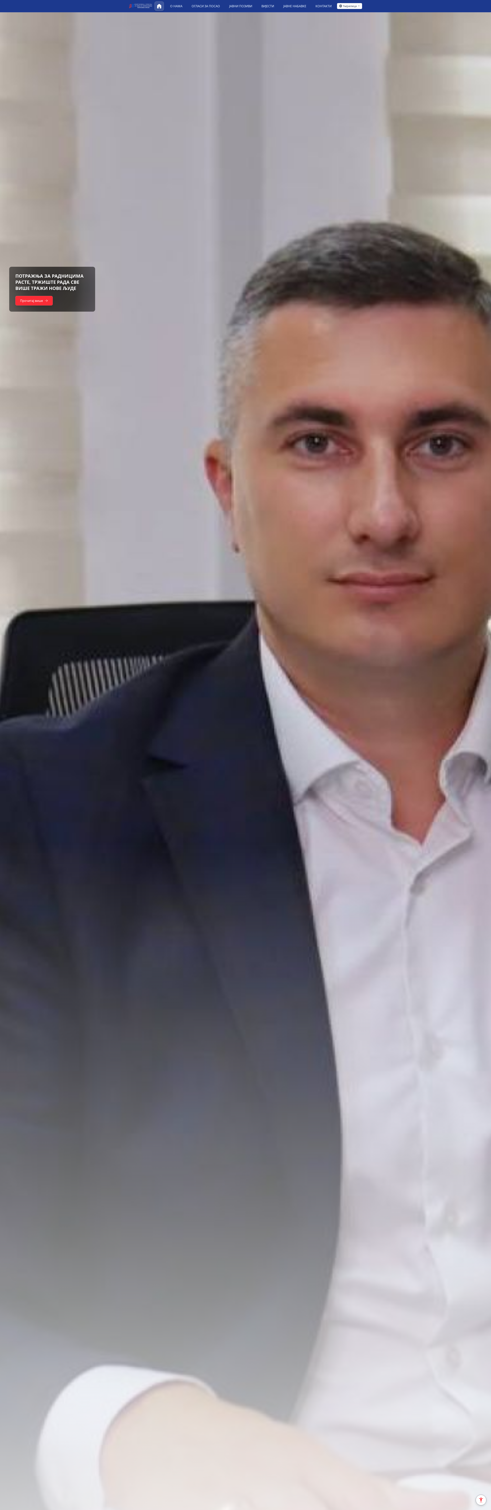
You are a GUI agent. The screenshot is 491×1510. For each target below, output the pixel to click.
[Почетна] (159, 6)
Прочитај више (18, 298)
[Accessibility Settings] (481, 1500)
